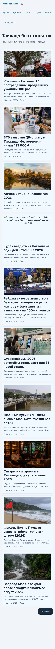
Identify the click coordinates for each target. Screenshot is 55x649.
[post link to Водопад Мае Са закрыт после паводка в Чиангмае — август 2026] (27, 579)
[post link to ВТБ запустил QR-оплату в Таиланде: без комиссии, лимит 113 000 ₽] (27, 132)
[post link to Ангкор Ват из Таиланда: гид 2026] (27, 187)
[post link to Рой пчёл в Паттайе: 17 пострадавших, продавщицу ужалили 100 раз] (27, 76)
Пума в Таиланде (10, 4)
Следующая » (45, 611)
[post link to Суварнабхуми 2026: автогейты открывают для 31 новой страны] (27, 354)
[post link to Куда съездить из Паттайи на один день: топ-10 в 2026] (27, 239)
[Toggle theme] (22, 4)
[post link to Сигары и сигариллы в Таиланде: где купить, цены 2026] (27, 466)
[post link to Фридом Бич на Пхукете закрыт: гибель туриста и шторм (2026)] (27, 523)
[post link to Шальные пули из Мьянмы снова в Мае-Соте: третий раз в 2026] (27, 410)
